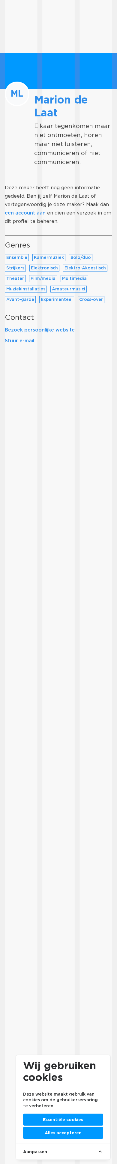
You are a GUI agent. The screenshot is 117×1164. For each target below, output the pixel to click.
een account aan (25, 213)
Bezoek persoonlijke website (40, 330)
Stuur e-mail (19, 341)
